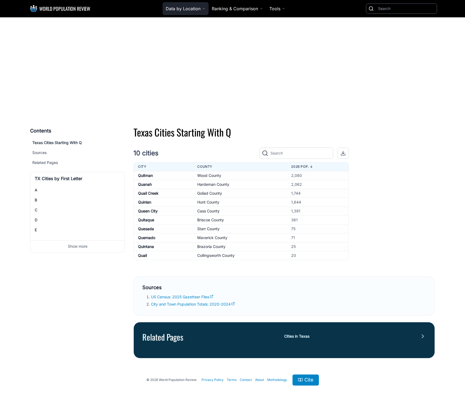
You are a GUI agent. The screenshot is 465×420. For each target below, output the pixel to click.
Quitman (145, 175)
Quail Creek (148, 193)
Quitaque (146, 220)
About (259, 380)
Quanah (145, 184)
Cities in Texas (296, 336)
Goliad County (209, 193)
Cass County (208, 211)
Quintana (146, 246)
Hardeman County (213, 184)
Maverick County (212, 237)
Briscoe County (210, 220)
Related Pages (45, 162)
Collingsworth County (216, 255)
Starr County (208, 228)
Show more (77, 246)
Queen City (148, 211)
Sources (39, 152)
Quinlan (144, 202)
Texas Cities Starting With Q (57, 142)
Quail (142, 255)
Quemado (146, 237)
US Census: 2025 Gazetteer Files (180, 297)
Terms (232, 380)
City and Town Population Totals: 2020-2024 (191, 304)
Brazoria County (211, 246)
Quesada (146, 228)
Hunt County (208, 202)
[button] (343, 153)
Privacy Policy (213, 380)
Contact (246, 380)
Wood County (209, 175)
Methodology (277, 380)
